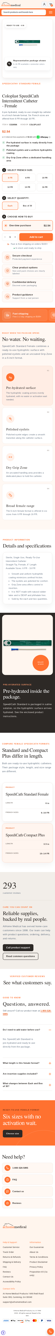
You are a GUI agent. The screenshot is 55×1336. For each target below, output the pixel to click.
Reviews (7, 1272)
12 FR (10, 187)
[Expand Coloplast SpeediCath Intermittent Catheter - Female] (27, 43)
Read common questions (20, 956)
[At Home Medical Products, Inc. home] (11, 4)
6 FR (10, 178)
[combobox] (23, 12)
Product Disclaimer (39, 1262)
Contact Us (8, 1277)
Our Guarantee (37, 1247)
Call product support (18, 947)
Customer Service (11, 1247)
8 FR (27, 178)
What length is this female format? (21, 1063)
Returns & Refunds (12, 1257)
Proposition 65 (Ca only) (39, 1273)
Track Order (8, 1252)
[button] (51, 4)
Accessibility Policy (12, 1281)
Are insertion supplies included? (20, 1074)
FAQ (5, 1267)
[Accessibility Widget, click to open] (3, 1333)
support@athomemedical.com (17, 1302)
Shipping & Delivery (12, 1262)
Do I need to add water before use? (21, 1029)
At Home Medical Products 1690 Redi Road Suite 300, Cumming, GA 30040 (23, 1295)
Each (10, 206)
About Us (34, 1252)
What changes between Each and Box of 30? (23, 1084)
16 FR (45, 187)
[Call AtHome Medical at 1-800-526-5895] (50, 1331)
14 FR (27, 187)
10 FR (45, 178)
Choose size (12, 1133)
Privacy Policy (36, 1267)
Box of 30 (27, 206)
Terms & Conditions (39, 1257)
